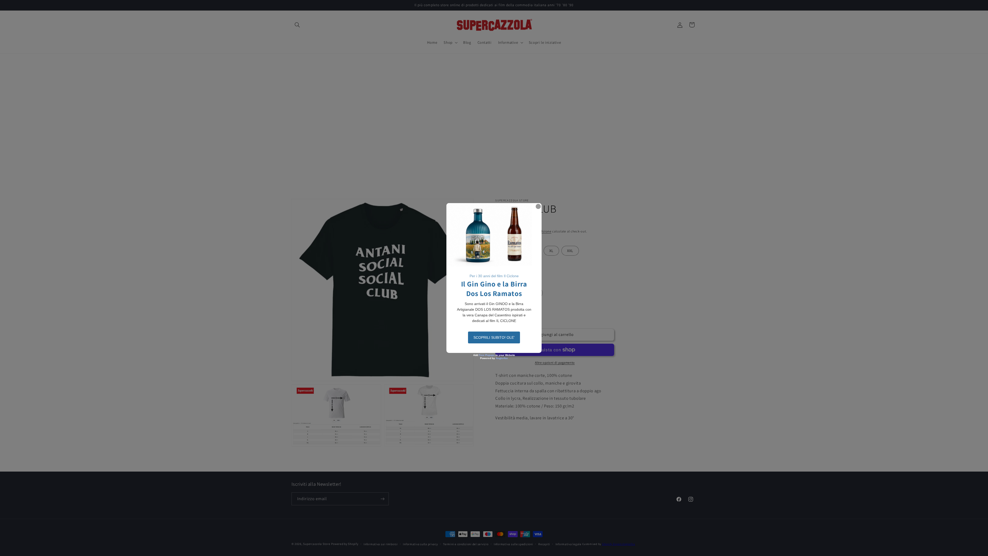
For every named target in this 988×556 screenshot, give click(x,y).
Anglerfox (502, 358)
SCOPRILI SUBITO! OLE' (494, 337)
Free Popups (487, 355)
